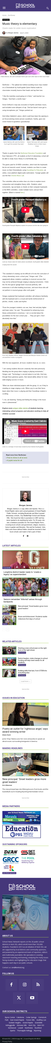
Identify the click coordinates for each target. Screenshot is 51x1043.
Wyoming (6, 614)
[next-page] (7, 629)
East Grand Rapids (17, 1020)
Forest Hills (30, 1020)
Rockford (38, 1028)
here (22, 192)
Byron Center (8, 595)
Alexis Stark (6, 735)
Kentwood (12, 1028)
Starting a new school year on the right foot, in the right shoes (32, 649)
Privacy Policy (7, 1041)
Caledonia (20, 1017)
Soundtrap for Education (35, 170)
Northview (11, 15)
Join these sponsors (9, 873)
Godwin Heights (15, 1022)
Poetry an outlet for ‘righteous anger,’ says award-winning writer (25, 730)
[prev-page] (3, 629)
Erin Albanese (7, 785)
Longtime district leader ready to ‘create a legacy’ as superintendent (22, 573)
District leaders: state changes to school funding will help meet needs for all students (33, 660)
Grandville (7, 568)
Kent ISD (41, 1025)
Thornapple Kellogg (24, 1030)
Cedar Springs (31, 1017)
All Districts (22, 653)
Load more (24, 681)
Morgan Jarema (13, 33)
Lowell (20, 1028)
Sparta (5, 624)
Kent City (32, 1025)
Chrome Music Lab (17, 175)
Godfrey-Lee (41, 1020)
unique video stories (20, 408)
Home (4, 15)
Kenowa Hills (22, 1025)
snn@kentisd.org (18, 967)
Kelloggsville (10, 1025)
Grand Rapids (28, 1022)
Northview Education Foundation (32, 153)
